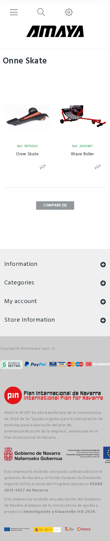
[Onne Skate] (27, 117)
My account (20, 301)
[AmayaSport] (55, 31)
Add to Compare (43, 167)
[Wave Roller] (82, 117)
